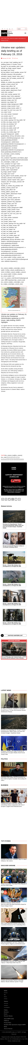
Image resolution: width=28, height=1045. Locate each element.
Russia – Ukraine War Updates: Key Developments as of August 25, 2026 (12, 585)
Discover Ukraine (8, 1016)
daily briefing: (11, 320)
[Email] (16, 499)
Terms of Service (8, 1028)
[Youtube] (9, 29)
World (5, 996)
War (5, 994)
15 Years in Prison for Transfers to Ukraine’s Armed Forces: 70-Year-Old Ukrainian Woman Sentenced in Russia (13, 710)
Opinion (6, 1001)
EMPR (3, 455)
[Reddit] (2, 499)
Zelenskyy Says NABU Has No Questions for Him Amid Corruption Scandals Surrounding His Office (13, 779)
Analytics (6, 1005)
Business (6, 1012)
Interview (6, 1003)
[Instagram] (12, 29)
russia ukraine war (18, 459)
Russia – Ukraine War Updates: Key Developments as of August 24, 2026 (12, 604)
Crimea (5, 998)
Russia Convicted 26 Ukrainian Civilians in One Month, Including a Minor (13, 546)
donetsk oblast (11, 457)
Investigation (7, 1007)
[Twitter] (2, 29)
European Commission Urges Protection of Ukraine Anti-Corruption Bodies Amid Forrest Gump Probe (13, 752)
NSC (11, 459)
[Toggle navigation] (25, 33)
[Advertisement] (14, 14)
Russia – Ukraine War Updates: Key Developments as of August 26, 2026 (12, 565)
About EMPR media (9, 1018)
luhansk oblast (5, 459)
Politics (6, 1010)
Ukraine (5, 992)
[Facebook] (5, 29)
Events (5, 1014)
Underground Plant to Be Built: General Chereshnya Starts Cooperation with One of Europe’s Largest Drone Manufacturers (12, 805)
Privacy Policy (7, 1022)
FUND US (6, 1020)
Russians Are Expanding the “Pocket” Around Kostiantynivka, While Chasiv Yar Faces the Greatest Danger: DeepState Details (13, 526)
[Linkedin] (7, 29)
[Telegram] (19, 499)
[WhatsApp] (12, 499)
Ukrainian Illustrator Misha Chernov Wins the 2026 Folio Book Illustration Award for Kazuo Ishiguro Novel (13, 904)
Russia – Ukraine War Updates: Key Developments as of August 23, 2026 (12, 623)
